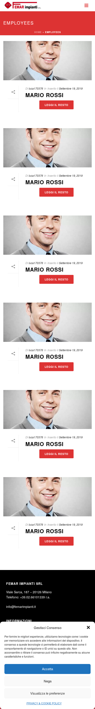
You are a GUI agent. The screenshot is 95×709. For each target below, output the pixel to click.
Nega (47, 681)
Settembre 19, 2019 (71, 88)
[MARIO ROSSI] (47, 60)
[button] (88, 627)
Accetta (47, 668)
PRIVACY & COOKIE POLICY (44, 703)
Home (38, 32)
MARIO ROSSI (44, 95)
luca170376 (36, 88)
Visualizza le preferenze (47, 693)
